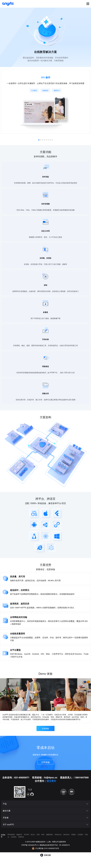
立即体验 (45, 762)
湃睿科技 (21, 837)
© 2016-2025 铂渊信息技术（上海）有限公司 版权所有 (45, 841)
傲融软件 (19, 834)
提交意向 (51, 780)
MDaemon (58, 834)
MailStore (66, 834)
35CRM (26, 834)
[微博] (28, 794)
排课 (38, 834)
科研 (43, 834)
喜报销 (73, 834)
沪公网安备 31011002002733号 (47, 848)
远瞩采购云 (49, 834)
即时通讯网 (11, 834)
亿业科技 (14, 837)
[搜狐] (30, 790)
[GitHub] (32, 794)
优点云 (33, 834)
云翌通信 (80, 834)
